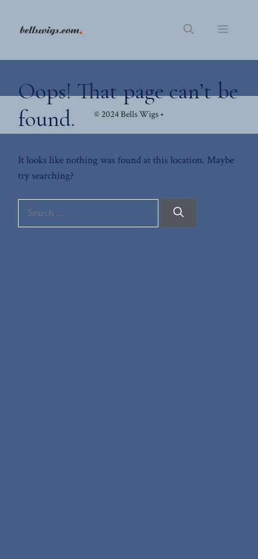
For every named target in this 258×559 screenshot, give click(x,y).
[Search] (178, 213)
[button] (189, 30)
